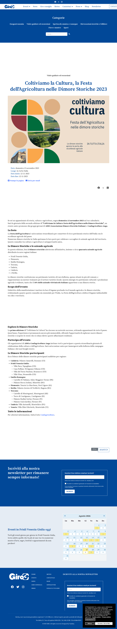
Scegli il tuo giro (30, 12)
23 (104, 545)
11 (73, 538)
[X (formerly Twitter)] (103, 187)
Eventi (25, 6)
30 (104, 551)
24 (67, 551)
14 (92, 538)
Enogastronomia (17, 24)
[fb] (12, 585)
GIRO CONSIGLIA (36, 585)
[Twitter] (58, 2)
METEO (49, 574)
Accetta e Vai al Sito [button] (104, 623)
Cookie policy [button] (96, 617)
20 (86, 545)
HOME (33, 574)
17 (67, 545)
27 (86, 551)
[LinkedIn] (107, 187)
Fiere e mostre (55, 28)
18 (73, 545)
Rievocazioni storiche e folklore (94, 24)
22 (98, 545)
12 (80, 538)
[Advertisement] (58, 56)
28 (92, 551)
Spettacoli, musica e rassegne (65, 24)
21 (92, 545)
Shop (87, 6)
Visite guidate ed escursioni (38, 24)
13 (86, 538)
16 (104, 538)
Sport (66, 28)
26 (80, 551)
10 (67, 538)
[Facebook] (55, 2)
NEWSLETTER (51, 585)
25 (73, 551)
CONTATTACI (51, 578)
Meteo (57, 6)
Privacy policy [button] (106, 617)
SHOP (48, 581)
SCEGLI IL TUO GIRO (53, 588)
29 (98, 551)
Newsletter (96, 6)
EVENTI (33, 578)
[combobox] (56, 34)
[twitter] (17, 585)
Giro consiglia (46, 6)
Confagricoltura (47, 415)
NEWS (33, 581)
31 (67, 557)
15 (98, 538)
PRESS (33, 588)
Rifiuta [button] (90, 623)
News (35, 6)
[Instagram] (62, 2)
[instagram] (23, 585)
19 (80, 545)
